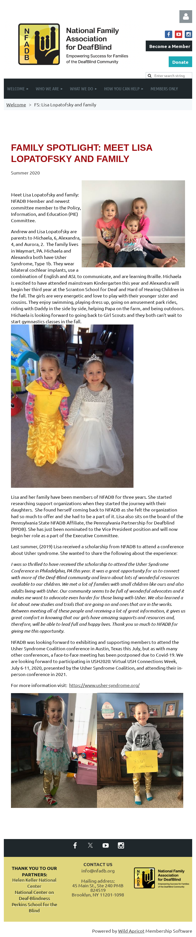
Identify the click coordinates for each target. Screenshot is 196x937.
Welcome (16, 104)
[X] (90, 845)
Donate (180, 62)
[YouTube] (178, 34)
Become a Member (169, 46)
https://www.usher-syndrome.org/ (104, 685)
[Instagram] (188, 34)
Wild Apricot (131, 930)
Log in (185, 16)
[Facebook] (168, 34)
